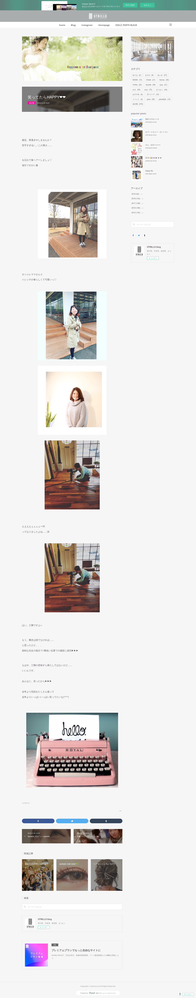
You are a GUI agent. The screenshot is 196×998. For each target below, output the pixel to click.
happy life (149, 170)
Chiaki (150, 79)
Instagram (87, 25)
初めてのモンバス (152, 119)
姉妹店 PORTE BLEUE (126, 25)
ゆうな (137, 75)
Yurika (137, 84)
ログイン (147, 5)
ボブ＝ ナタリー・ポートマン (156, 132)
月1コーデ (153, 94)
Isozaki (151, 84)
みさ (136, 89)
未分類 (31, 103)
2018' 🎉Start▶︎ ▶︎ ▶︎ (153, 157)
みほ (148, 89)
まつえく (161, 89)
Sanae (164, 79)
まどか (149, 75)
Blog (73, 25)
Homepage (104, 25)
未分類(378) (26, 803)
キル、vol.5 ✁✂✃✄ (152, 145)
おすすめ (138, 94)
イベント (138, 99)
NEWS (137, 79)
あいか (162, 75)
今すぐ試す (130, 5)
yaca (151, 99)
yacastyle (164, 99)
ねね (163, 84)
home (62, 25)
